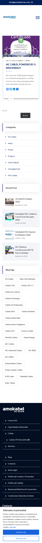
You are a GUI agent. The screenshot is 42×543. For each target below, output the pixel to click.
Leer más (12, 527)
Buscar (4, 111)
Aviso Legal (12, 470)
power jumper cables (14, 370)
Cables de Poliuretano (14, 305)
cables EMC (10, 311)
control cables (27, 331)
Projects (11, 156)
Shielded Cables (26, 376)
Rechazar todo (21, 538)
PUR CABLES (13, 162)
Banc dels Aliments (27, 279)
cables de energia (12, 298)
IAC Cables (9, 344)
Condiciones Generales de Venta (21, 496)
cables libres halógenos (15, 324)
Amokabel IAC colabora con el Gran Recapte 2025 (26, 217)
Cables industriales (12, 318)
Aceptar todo (21, 532)
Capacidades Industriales (18, 427)
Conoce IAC (13, 420)
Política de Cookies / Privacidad (20, 476)
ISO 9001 (32, 350)
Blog (10, 457)
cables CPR (10, 285)
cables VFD (10, 331)
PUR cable (9, 376)
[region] (21, 525)
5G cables (9, 279)
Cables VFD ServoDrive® (19, 440)
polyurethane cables (13, 363)
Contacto (12, 463)
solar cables (10, 383)
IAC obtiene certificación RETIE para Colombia (24, 250)
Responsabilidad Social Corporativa (22, 489)
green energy (29, 337)
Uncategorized (14, 169)
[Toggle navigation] (38, 17)
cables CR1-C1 (27, 285)
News (28, 60)
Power (10, 150)
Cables (11, 433)
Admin (20, 60)
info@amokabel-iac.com (19, 2)
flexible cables (11, 337)
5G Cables (12, 137)
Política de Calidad (15, 483)
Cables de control (12, 292)
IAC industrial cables (13, 350)
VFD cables (12, 175)
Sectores (11, 446)
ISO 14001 (9, 357)
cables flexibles (28, 311)
